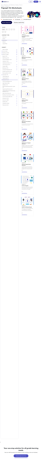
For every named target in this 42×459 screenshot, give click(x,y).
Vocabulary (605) (6, 103)
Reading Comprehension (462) (8, 94)
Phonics (20, 4)
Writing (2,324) (6, 98)
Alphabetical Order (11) (7, 62)
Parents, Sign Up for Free (6, 23)
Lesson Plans (5, 43)
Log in (31, 1)
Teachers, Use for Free (19, 22)
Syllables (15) (5, 84)
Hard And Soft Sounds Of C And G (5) (9, 87)
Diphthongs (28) (6, 57)
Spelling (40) (5, 101)
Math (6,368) (5, 49)
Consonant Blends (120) (7, 59)
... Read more (19, 17)
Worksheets (6, 4)
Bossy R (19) (5, 56)
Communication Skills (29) (7, 96)
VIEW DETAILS (24, 43)
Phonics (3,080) (6, 54)
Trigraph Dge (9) (6, 76)
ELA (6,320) (5, 51)
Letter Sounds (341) (6, 64)
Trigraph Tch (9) (6, 79)
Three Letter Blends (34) (7, 81)
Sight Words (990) (6, 83)
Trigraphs (2, 6)
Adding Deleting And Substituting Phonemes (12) (9, 91)
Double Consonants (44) (7, 71)
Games (4, 38)
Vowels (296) (5, 66)
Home (2, 4)
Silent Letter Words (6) (7, 93)
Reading (17, 4)
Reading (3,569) (6, 52)
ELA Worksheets (12, 4)
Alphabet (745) (6, 61)
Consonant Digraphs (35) (7, 69)
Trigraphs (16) (5, 74)
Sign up (36, 1)
